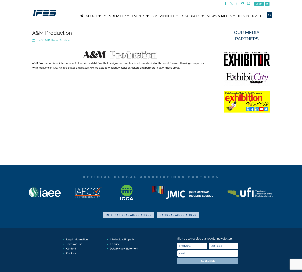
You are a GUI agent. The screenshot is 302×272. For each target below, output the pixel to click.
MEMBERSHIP (115, 16)
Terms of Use (74, 244)
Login (259, 3)
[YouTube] (242, 4)
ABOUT (91, 16)
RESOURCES (190, 16)
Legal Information (77, 239)
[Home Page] (82, 15)
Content (71, 248)
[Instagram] (248, 4)
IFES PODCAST (250, 16)
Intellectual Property (122, 239)
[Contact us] (267, 4)
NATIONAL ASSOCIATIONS (178, 215)
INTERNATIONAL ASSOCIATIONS (128, 215)
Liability (114, 244)
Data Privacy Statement (124, 248)
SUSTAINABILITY (165, 16)
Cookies (71, 253)
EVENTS (138, 16)
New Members (61, 40)
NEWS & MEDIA (219, 16)
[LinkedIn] (237, 4)
